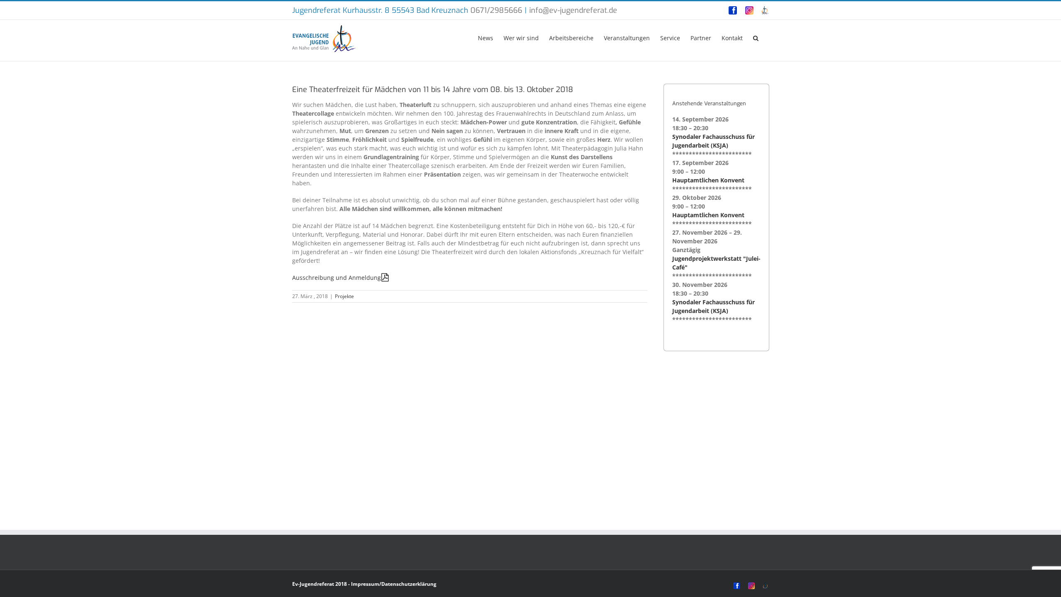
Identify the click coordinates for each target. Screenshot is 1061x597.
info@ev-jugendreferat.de (573, 10)
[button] (755, 37)
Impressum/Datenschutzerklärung (393, 583)
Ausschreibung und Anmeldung (336, 278)
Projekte (344, 296)
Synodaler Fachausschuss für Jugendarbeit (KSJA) (713, 141)
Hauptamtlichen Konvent (708, 180)
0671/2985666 (496, 10)
